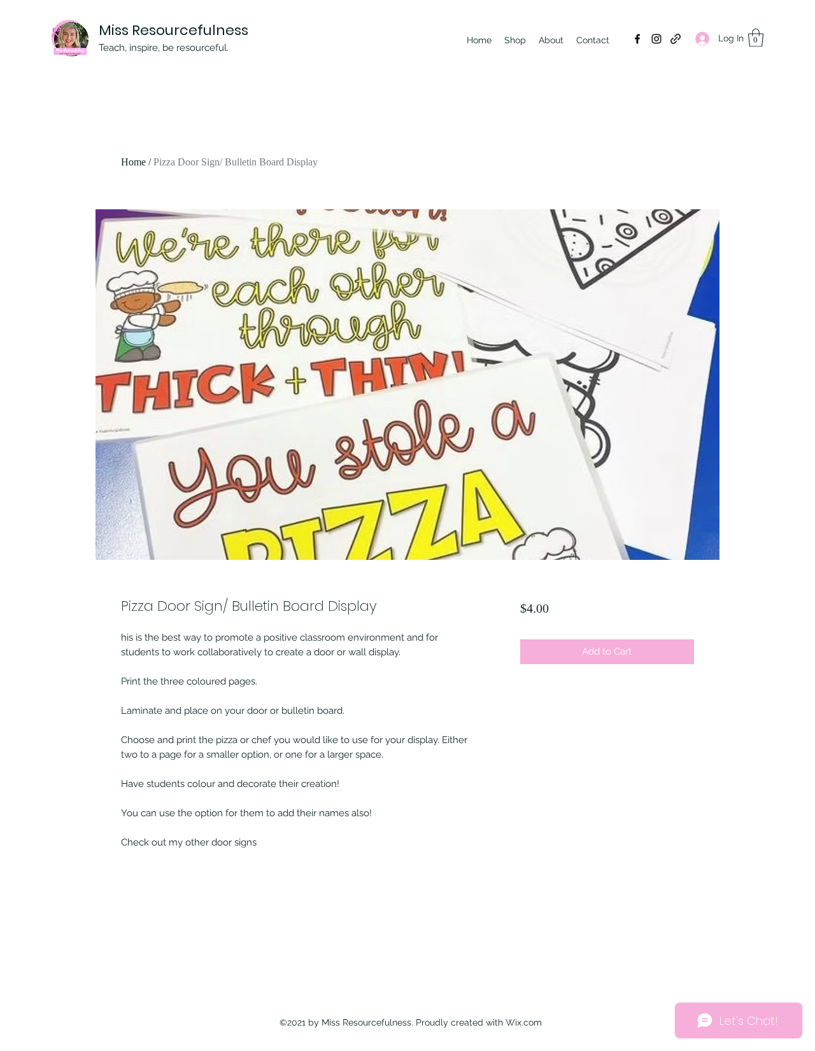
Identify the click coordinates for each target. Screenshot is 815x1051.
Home (133, 162)
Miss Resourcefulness (173, 30)
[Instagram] (656, 38)
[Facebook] (637, 38)
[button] (755, 38)
